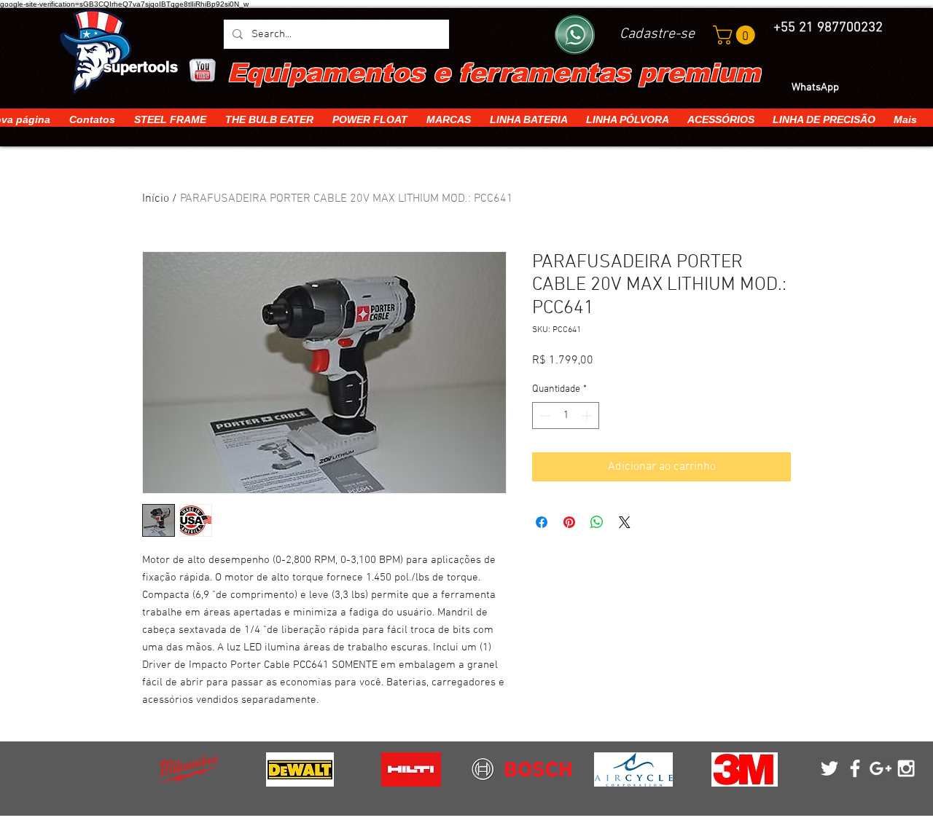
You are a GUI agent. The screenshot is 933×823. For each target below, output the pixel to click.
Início (155, 199)
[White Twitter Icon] (829, 768)
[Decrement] (543, 415)
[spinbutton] (566, 415)
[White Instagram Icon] (906, 768)
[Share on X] (624, 522)
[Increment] (588, 415)
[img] (188, 769)
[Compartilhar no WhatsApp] (597, 522)
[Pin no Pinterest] (569, 522)
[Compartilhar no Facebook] (541, 522)
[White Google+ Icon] (880, 768)
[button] (736, 34)
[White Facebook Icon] (855, 768)
